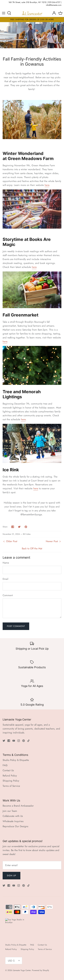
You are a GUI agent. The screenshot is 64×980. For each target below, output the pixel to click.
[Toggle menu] (3, 13)
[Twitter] (4, 740)
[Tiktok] (28, 740)
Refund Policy (10, 775)
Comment (8, 595)
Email (5, 579)
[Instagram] (18, 740)
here (47, 185)
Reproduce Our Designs (15, 826)
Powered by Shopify (40, 970)
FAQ (5, 765)
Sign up (11, 875)
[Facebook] (9, 740)
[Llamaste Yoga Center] (32, 13)
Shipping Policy (11, 780)
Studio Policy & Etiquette (16, 760)
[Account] (53, 13)
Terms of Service (11, 786)
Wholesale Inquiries (13, 821)
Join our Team (10, 811)
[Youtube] (13, 740)
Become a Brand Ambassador (18, 806)
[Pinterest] (23, 740)
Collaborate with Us (13, 816)
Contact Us (8, 770)
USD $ (11, 960)
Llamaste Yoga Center (22, 970)
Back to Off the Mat (32, 548)
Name (6, 563)
